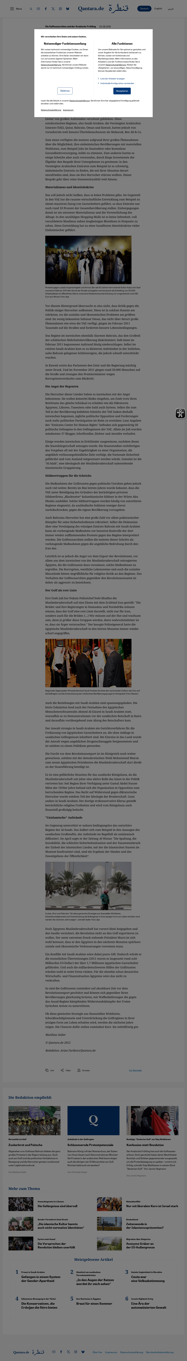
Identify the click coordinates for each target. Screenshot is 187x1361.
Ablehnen (65, 90)
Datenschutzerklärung (51, 64)
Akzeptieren (122, 90)
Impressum (68, 110)
